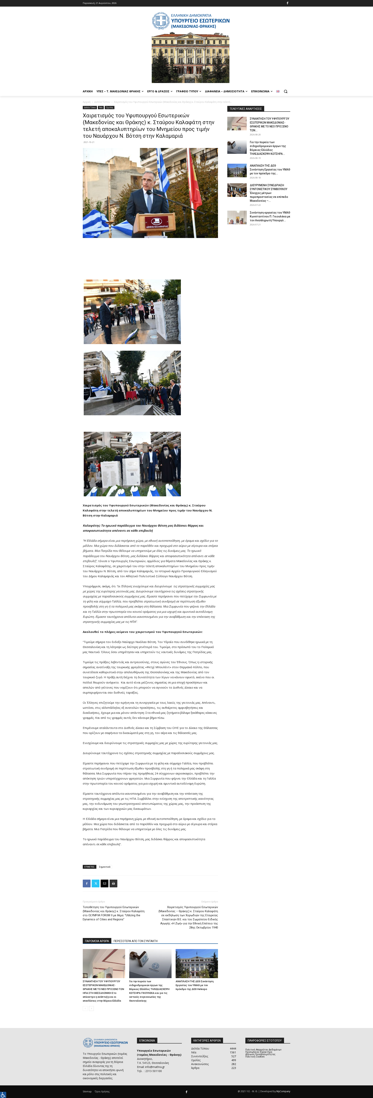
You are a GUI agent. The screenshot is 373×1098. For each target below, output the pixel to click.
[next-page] (91, 1008)
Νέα (101, 107)
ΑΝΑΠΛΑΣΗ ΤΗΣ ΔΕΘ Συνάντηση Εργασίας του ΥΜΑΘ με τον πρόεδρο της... (270, 169)
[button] (285, 91)
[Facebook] (287, 3)
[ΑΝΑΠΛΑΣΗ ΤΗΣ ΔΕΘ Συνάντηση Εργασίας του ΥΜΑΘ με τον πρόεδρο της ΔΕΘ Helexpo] (197, 963)
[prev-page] (85, 1008)
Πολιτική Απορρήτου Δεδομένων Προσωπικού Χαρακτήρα (263, 1050)
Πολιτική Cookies (255, 1056)
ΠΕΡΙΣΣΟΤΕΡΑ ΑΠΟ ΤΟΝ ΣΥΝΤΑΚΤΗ (136, 941)
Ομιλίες (109, 107)
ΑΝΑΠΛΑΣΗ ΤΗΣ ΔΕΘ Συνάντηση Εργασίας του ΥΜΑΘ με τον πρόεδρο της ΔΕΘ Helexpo (195, 985)
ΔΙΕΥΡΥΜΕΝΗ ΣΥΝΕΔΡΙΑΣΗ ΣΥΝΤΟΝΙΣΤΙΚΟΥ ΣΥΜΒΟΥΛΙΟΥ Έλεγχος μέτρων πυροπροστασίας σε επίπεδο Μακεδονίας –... (269, 193)
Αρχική (87, 102)
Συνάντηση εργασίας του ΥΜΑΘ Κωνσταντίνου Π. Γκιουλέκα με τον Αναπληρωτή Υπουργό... (270, 216)
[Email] (104, 883)
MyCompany (283, 1091)
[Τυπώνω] (113, 883)
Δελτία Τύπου (102, 102)
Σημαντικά (104, 866)
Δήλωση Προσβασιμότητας (260, 1054)
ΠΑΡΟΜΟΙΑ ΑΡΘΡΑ (97, 941)
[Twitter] (95, 883)
